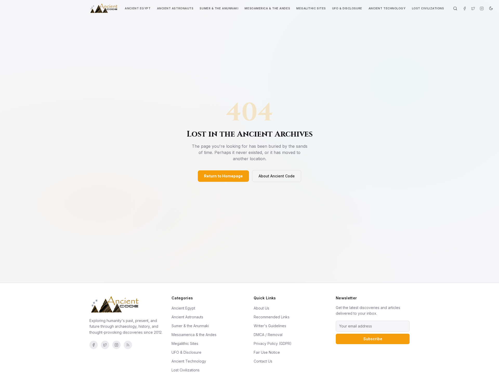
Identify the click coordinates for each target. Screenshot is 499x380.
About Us (261, 308)
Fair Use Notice (267, 352)
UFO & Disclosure (347, 8)
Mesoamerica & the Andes (267, 8)
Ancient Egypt (137, 8)
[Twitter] (473, 8)
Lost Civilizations (428, 8)
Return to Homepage (223, 176)
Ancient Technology (387, 8)
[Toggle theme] (491, 8)
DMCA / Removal (268, 334)
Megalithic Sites (311, 8)
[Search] (455, 8)
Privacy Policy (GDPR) (273, 343)
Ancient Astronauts (175, 8)
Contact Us (263, 361)
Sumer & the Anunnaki (219, 8)
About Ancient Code (277, 176)
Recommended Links (272, 317)
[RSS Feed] (128, 345)
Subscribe (372, 339)
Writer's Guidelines (270, 326)
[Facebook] (465, 8)
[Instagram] (482, 8)
